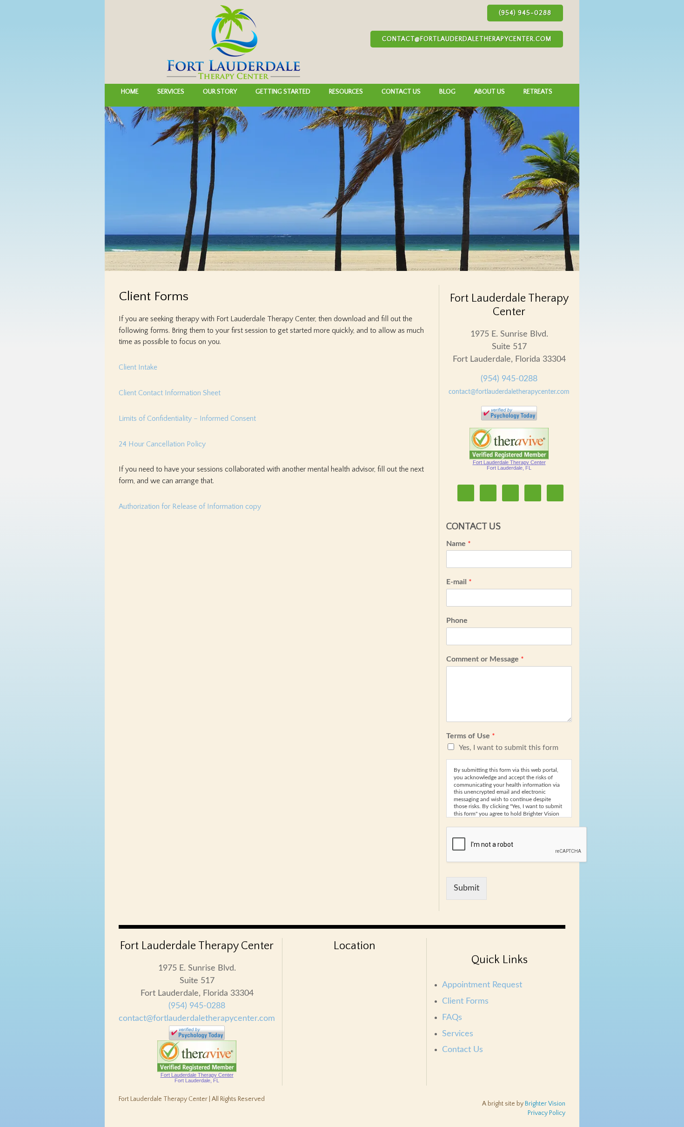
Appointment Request (482, 985)
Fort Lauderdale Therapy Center (509, 462)
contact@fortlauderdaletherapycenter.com (466, 39)
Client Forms (465, 1001)
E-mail (459, 582)
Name (458, 543)
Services (457, 1034)
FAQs (452, 1017)
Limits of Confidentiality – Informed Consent (187, 418)
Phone (457, 620)
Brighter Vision (545, 1103)
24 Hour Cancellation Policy (162, 444)
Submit (466, 888)
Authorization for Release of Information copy (190, 506)
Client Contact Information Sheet (170, 393)
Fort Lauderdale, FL (509, 468)
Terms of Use (470, 736)
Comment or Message (485, 659)
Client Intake (138, 367)
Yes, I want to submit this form (508, 747)
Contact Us (462, 1050)
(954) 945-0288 (525, 13)
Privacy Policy (546, 1113)
